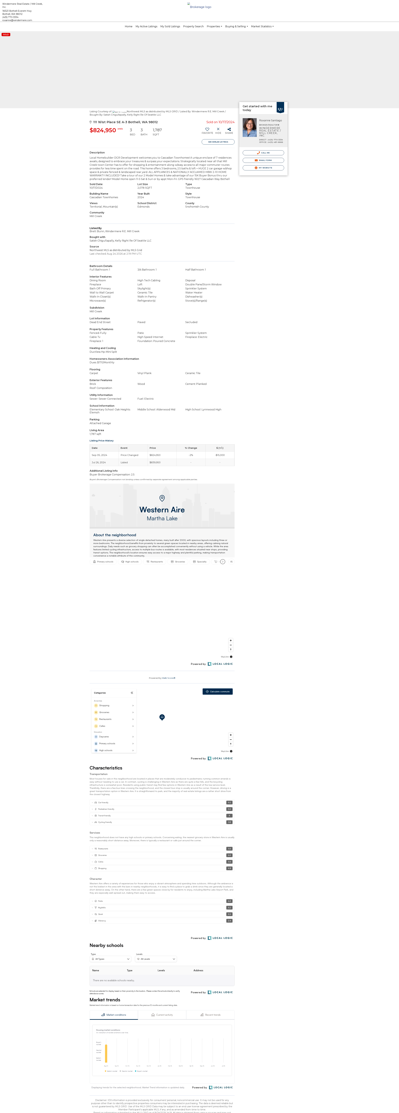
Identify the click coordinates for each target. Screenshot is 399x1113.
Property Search (193, 26)
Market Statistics (262, 28)
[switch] (207, 132)
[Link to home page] (199, 7)
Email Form (265, 160)
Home (128, 26)
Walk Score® (168, 678)
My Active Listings (146, 26)
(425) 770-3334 (10, 17)
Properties (215, 28)
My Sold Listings (170, 26)
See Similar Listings (218, 142)
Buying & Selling (237, 28)
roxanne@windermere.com (17, 20)
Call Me (265, 153)
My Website (265, 168)
